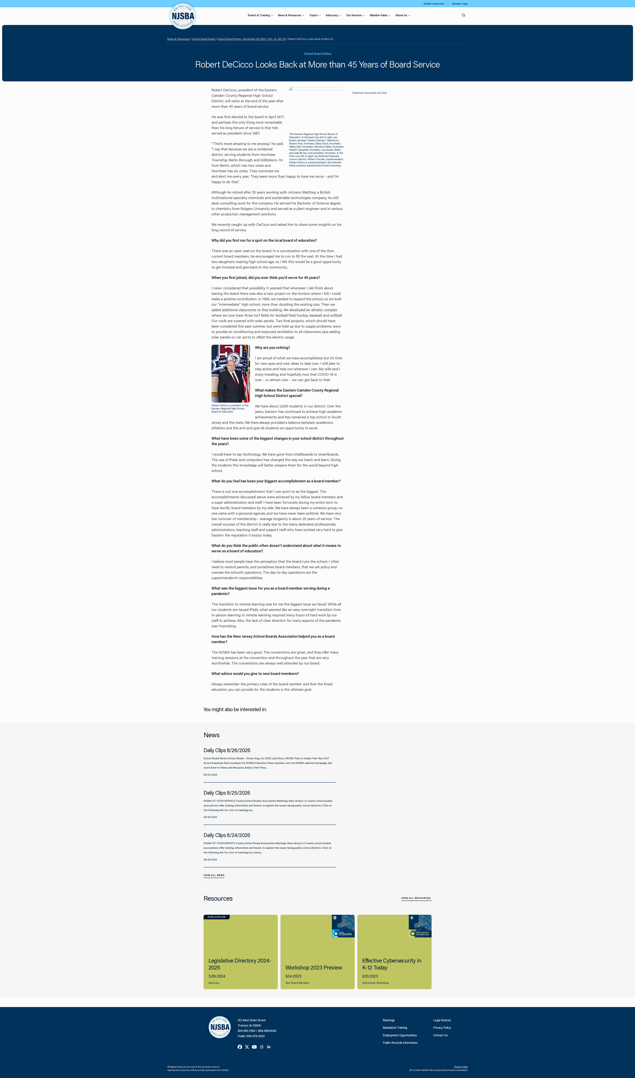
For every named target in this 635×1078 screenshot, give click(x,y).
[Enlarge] (339, 91)
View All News (214, 875)
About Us (401, 15)
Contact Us (440, 1035)
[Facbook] (240, 1047)
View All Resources (416, 898)
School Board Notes (203, 39)
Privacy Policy (442, 1028)
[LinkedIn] (269, 1047)
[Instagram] (261, 1047)
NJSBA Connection (434, 3)
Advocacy (332, 15)
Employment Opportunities (400, 1035)
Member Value (378, 15)
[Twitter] (247, 1047)
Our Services (354, 15)
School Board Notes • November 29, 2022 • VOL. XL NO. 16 (252, 39)
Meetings (389, 1020)
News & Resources (289, 15)
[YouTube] (254, 1047)
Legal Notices (442, 1020)
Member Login (460, 3)
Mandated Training (395, 1028)
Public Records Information (400, 1043)
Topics (313, 15)
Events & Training (259, 15)
